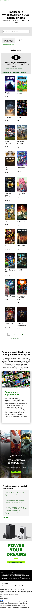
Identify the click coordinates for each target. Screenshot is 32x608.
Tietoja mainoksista (13, 607)
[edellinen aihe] (2, 379)
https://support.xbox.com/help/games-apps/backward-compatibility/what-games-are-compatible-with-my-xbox (13, 575)
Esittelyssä (25, 40)
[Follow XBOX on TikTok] (19, 585)
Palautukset (5, 594)
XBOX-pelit (10, 589)
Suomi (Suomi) (4, 598)
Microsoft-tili (18, 593)
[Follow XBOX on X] (9, 585)
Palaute (14, 591)
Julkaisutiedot (3, 603)
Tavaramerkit (9, 605)
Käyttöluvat (3, 605)
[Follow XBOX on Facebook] (6, 585)
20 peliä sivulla (15, 338)
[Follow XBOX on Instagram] (12, 585)
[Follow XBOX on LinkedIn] (25, 585)
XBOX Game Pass (17, 589)
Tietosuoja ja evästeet (12, 603)
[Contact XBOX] (2, 585)
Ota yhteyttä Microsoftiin (25, 602)
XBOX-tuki (9, 591)
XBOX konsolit (3, 589)
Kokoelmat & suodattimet (8, 40)
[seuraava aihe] (29, 379)
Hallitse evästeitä (23, 603)
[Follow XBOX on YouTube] (22, 585)
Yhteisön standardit (21, 591)
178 (18, 334)
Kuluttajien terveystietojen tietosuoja (9, 602)
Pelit (1, 596)
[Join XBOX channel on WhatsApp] (16, 585)
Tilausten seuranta (13, 594)
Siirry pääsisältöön (5, 1)
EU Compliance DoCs (23, 607)
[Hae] (28, 31)
